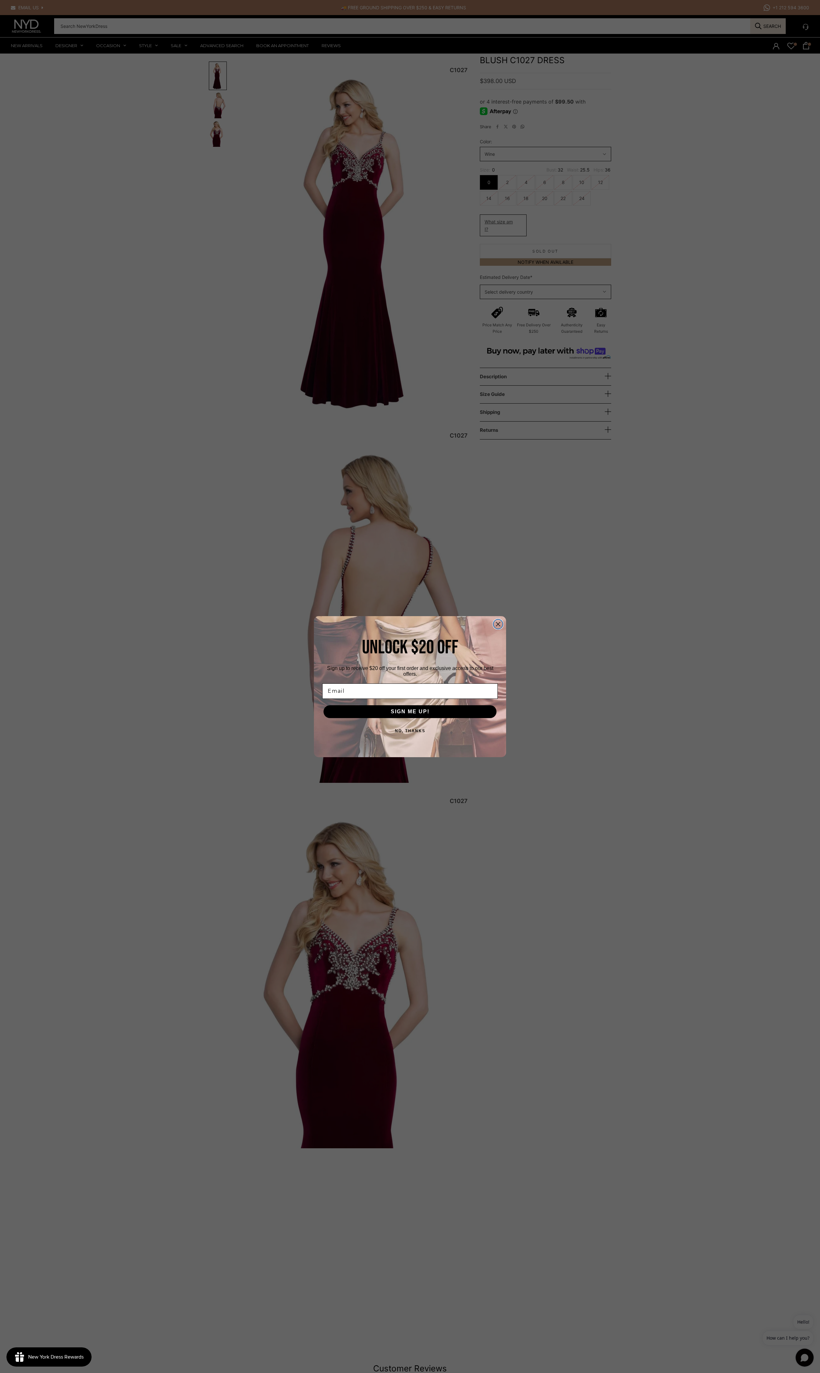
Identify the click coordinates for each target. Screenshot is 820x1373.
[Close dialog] (498, 624)
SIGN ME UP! (410, 711)
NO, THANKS (410, 731)
